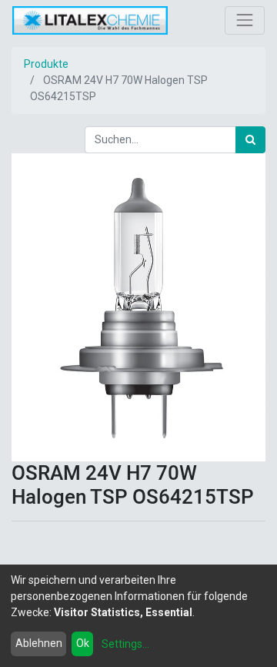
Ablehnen (38, 643)
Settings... (125, 644)
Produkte (46, 64)
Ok (82, 643)
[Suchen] (250, 139)
